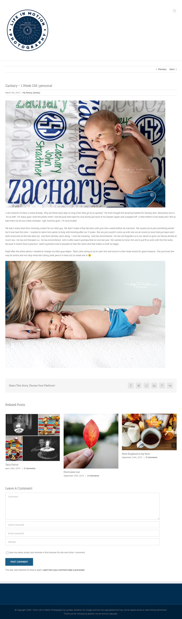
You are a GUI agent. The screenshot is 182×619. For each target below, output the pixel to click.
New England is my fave (78, 453)
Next (172, 69)
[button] (8, 445)
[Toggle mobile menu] (175, 11)
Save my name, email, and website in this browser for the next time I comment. (47, 552)
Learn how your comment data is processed (63, 569)
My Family (27, 92)
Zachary (36, 92)
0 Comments (35, 475)
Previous (162, 69)
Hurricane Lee (13, 472)
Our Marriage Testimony (136, 454)
